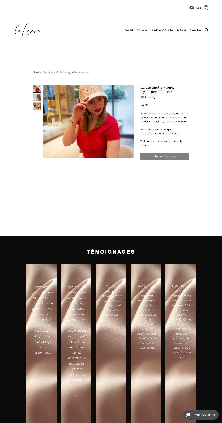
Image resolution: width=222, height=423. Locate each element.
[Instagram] (206, 29)
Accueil (37, 72)
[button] (206, 7)
